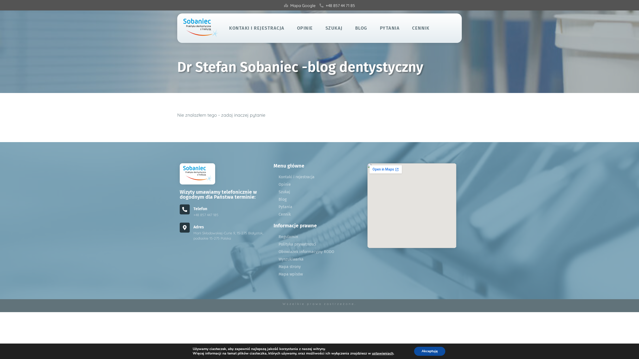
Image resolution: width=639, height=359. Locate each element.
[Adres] (185, 228)
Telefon (200, 208)
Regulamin (288, 236)
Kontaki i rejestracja (257, 28)
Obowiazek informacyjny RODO (306, 251)
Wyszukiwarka (291, 259)
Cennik (420, 28)
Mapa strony (290, 266)
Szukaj (334, 28)
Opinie (305, 28)
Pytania (390, 28)
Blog (361, 28)
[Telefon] (185, 209)
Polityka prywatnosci (297, 244)
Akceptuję (430, 351)
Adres (198, 227)
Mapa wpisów (291, 274)
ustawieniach (382, 353)
